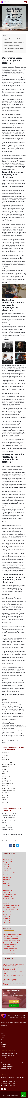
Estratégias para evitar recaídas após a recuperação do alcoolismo (12, 46)
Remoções (3, 1044)
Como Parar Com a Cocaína (8, 815)
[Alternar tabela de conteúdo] (22, 36)
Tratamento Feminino (7, 824)
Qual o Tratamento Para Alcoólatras (10, 813)
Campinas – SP (5, 759)
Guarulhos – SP (5, 766)
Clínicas (3, 1035)
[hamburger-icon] (25, 2)
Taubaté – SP (5, 799)
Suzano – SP (5, 797)
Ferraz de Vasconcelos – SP (8, 764)
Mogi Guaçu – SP (6, 776)
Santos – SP (5, 778)
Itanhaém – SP (5, 768)
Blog (2, 1039)
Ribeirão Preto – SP (6, 780)
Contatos (3, 1046)
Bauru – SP (4, 757)
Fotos (2, 1037)
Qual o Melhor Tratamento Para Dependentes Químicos (12, 821)
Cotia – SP (4, 761)
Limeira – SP (5, 773)
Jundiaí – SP (5, 771)
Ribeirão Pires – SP (6, 785)
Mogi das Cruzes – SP (7, 774)
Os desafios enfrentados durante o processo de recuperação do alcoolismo (14, 43)
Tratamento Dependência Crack (9, 819)
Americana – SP (5, 752)
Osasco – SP (5, 781)
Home (6, 23)
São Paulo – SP (5, 792)
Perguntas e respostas (8, 51)
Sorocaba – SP (5, 794)
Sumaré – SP (5, 795)
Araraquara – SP (6, 754)
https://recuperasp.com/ (20, 835)
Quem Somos (4, 1042)
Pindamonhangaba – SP (7, 783)
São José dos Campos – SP (8, 790)
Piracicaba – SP (5, 801)
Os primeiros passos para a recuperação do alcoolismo (13, 39)
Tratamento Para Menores (8, 825)
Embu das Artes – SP (7, 762)
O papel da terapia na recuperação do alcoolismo (14, 41)
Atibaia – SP (5, 755)
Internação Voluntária (7, 827)
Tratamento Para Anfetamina (8, 817)
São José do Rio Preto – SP (8, 788)
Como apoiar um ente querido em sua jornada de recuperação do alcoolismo (14, 49)
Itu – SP (4, 769)
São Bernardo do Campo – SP (9, 787)
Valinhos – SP (5, 802)
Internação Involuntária (7, 829)
